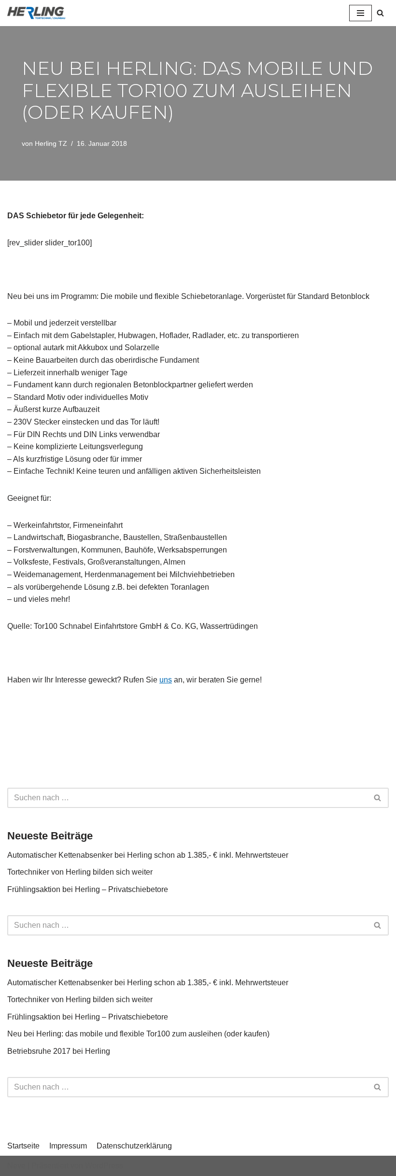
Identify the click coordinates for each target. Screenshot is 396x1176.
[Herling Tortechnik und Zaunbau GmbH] (36, 13)
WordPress (104, 1166)
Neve (16, 1166)
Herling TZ (51, 143)
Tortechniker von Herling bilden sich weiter (80, 872)
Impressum (68, 1146)
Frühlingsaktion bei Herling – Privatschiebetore (87, 889)
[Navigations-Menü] (360, 13)
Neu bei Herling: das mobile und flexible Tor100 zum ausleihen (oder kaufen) (138, 1034)
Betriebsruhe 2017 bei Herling (58, 1051)
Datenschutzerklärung (134, 1146)
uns (165, 680)
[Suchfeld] (380, 12)
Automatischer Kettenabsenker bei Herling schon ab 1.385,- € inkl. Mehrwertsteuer (147, 855)
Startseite (23, 1146)
